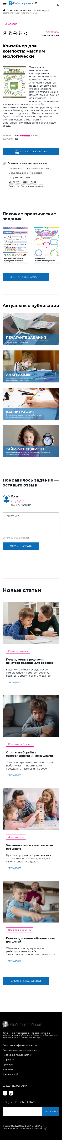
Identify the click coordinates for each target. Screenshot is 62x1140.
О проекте (8, 1059)
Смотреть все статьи (26, 980)
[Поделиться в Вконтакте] (15, 33)
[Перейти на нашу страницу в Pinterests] (11, 1093)
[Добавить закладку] (26, 33)
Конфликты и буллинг (20, 744)
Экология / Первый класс (22, 182)
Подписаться (51, 1111)
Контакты (8, 1069)
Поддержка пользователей (17, 1055)
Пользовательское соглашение (20, 1050)
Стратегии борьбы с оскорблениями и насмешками (29, 754)
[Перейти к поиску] (36, 3)
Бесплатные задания (38, 168)
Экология (11, 23)
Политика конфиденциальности (20, 1045)
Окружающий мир (18, 173)
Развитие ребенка (18, 651)
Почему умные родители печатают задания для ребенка (29, 661)
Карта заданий (10, 1074)
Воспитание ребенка (19, 930)
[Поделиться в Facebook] (5, 33)
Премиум (8, 1064)
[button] (5, 245)
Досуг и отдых (16, 837)
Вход (57, 4)
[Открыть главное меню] (5, 3)
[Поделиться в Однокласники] (19, 33)
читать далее (13, 682)
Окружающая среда (19, 177)
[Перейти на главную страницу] (20, 3)
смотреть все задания (25, 276)
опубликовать (21, 546)
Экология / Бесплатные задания (26, 186)
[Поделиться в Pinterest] (10, 33)
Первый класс (16, 168)
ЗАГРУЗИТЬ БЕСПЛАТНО (33, 151)
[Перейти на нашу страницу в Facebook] (5, 1093)
